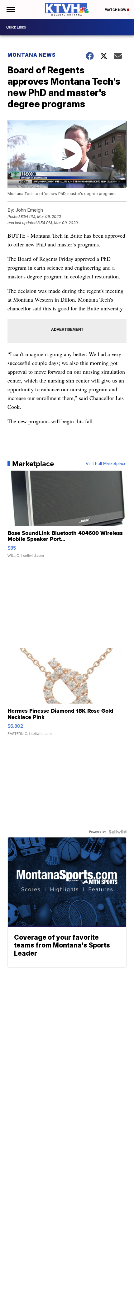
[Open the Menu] (10, 9)
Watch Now (116, 10)
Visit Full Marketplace (106, 464)
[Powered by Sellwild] (117, 832)
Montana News (31, 55)
